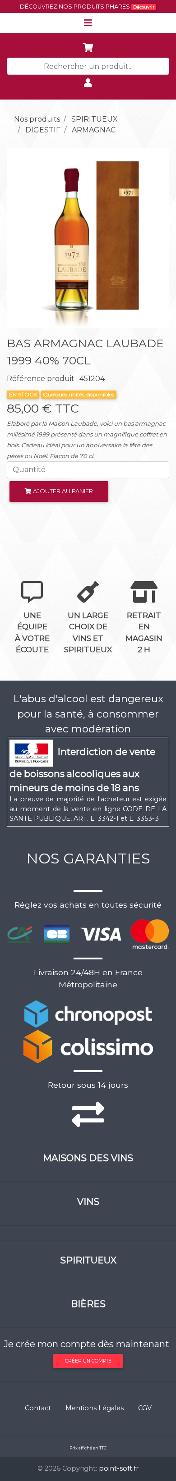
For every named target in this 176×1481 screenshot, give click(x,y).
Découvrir (143, 7)
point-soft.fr (119, 1468)
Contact (38, 1408)
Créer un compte (88, 1361)
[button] (19, 238)
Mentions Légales (94, 1408)
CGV (145, 1408)
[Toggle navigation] (88, 23)
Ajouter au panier (62, 491)
